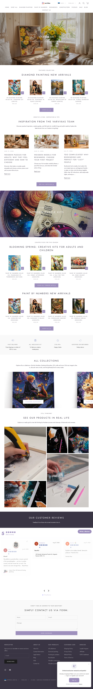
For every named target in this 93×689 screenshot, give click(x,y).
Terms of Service (68, 657)
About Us (35, 648)
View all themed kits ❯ (46, 285)
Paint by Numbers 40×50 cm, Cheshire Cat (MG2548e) (14, 318)
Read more (7, 174)
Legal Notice (36, 654)
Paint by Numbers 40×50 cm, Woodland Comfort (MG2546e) (57, 318)
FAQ (34, 660)
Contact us (46, 10)
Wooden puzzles (52, 663)
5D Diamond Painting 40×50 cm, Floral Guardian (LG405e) (78, 99)
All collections (52, 648)
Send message (46, 633)
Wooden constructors (54, 660)
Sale (81, 7)
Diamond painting (26, 7)
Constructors (64, 7)
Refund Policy (68, 654)
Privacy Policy (68, 651)
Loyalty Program (84, 648)
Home (7, 7)
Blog (86, 7)
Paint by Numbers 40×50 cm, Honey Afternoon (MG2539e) (36, 275)
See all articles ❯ (46, 184)
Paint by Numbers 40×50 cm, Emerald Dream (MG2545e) (78, 318)
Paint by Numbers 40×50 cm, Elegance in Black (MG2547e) (36, 318)
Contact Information (38, 651)
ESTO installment (84, 654)
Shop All (14, 7)
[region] (46, 214)
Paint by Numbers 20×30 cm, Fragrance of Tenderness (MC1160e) (14, 275)
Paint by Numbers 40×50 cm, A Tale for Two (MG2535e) (57, 275)
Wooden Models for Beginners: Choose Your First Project (45, 157)
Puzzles (74, 7)
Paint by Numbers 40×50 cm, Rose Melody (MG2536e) (78, 275)
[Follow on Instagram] (5, 670)
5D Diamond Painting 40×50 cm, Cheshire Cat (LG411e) (14, 99)
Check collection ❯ (46, 219)
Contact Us (36, 663)
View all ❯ (46, 110)
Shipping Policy (68, 648)
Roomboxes (53, 7)
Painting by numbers (53, 654)
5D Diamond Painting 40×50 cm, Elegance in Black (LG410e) (35, 99)
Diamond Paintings (33, 402)
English (71, 3)
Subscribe (11, 661)
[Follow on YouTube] (10, 670)
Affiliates (82, 651)
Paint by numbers (40, 7)
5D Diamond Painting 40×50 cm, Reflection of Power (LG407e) (57, 99)
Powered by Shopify (49, 680)
